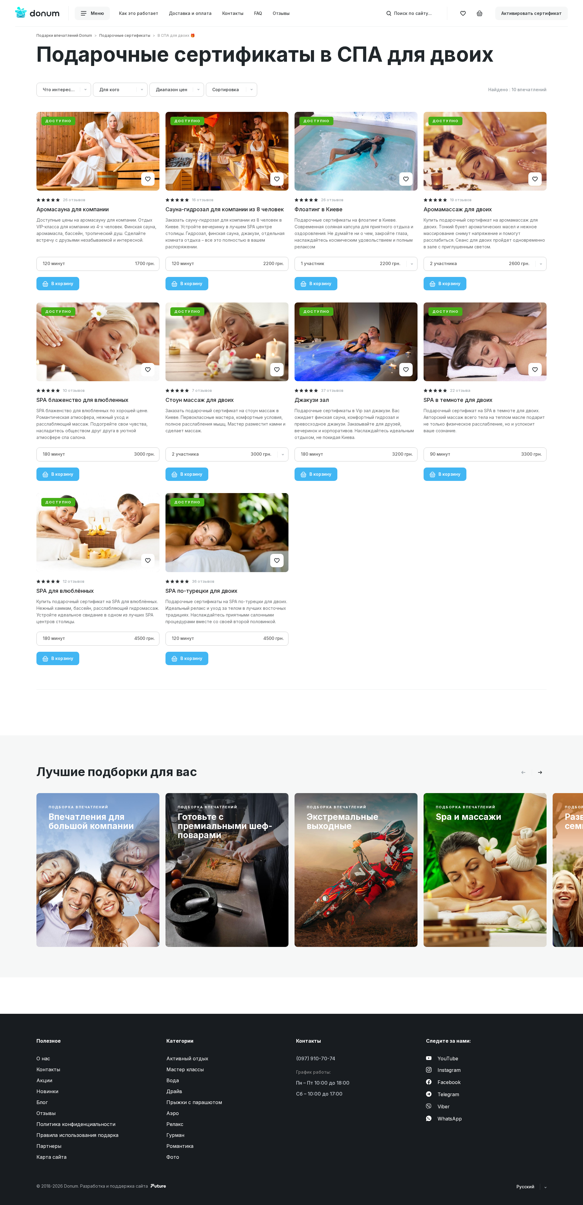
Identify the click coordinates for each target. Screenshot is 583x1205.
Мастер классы (185, 1069)
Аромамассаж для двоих (458, 209)
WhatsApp (450, 1119)
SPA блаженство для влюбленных (82, 400)
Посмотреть (69, 928)
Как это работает (138, 13)
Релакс (174, 1124)
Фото (172, 1157)
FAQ (258, 13)
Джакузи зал (312, 400)
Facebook (449, 1082)
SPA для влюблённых (65, 591)
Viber (444, 1106)
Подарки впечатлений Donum (64, 35)
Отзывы (281, 13)
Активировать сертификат (531, 13)
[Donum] (37, 13)
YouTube (448, 1058)
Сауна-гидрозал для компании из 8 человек (224, 209)
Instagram (449, 1070)
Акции (44, 1080)
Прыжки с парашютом (194, 1102)
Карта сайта (51, 1157)
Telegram (448, 1094)
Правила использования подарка (77, 1135)
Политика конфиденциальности (75, 1124)
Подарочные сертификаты (124, 35)
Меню (97, 13)
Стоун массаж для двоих (199, 400)
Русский (526, 1186)
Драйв (174, 1091)
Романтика (179, 1146)
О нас (43, 1058)
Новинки (47, 1091)
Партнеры (48, 1146)
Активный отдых (187, 1058)
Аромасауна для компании (72, 209)
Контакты (233, 13)
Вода (172, 1080)
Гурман (175, 1135)
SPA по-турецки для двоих (201, 591)
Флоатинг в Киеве (319, 209)
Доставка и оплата (190, 13)
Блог (42, 1102)
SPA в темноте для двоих (458, 400)
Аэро (172, 1113)
